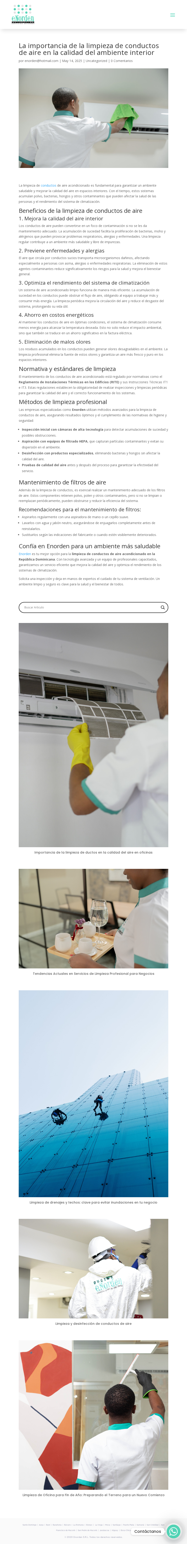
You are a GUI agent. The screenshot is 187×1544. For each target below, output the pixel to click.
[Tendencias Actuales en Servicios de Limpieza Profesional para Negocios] (93, 966)
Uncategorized (96, 61)
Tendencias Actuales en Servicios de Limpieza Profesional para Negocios (93, 973)
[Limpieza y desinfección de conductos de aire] (93, 1316)
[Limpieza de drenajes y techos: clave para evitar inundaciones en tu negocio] (93, 1194)
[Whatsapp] (173, 1531)
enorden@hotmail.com (41, 61)
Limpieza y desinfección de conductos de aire (93, 1323)
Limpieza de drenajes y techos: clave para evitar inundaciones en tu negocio (93, 1202)
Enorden (25, 554)
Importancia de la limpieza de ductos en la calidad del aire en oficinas (93, 852)
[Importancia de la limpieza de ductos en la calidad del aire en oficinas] (93, 844)
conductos (49, 185)
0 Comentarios (122, 61)
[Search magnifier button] (163, 607)
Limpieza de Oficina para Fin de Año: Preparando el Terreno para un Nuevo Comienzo (94, 1495)
